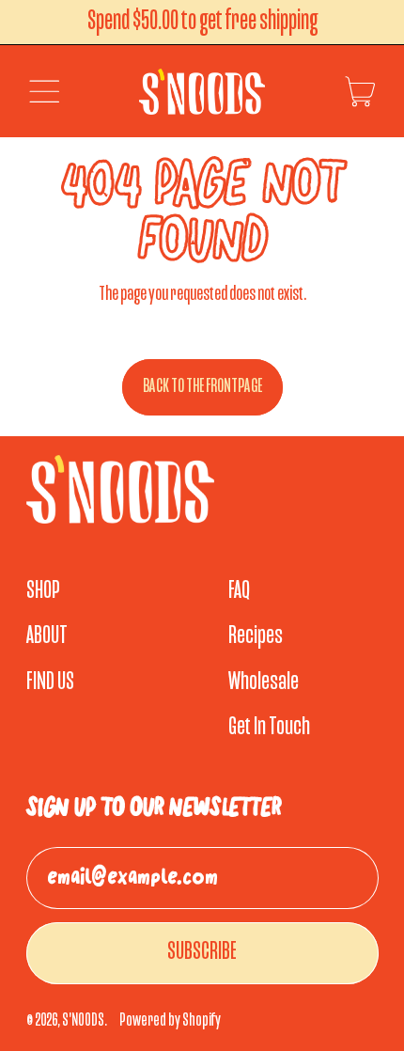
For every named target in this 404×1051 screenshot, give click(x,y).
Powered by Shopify (170, 1021)
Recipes (255, 636)
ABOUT (47, 636)
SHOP (43, 591)
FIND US (50, 682)
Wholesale (263, 682)
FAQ (239, 591)
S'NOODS (83, 1021)
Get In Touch (269, 727)
